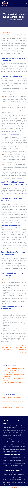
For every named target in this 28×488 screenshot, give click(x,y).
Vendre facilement (6, 32)
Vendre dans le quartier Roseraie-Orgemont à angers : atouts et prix (7, 348)
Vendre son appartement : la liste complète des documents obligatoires (21, 349)
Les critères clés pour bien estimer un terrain (13, 405)
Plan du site (14, 487)
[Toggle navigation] (26, 3)
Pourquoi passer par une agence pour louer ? (13, 368)
